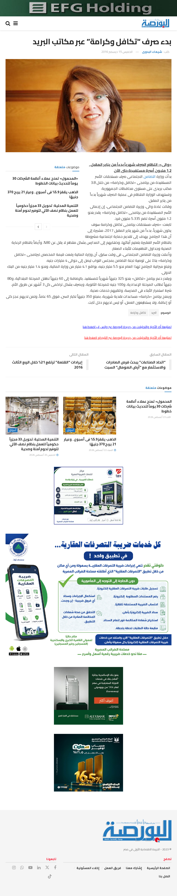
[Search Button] (8, 23)
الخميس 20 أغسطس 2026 (42, 455)
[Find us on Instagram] (14, 867)
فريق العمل (112, 868)
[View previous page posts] (46, 226)
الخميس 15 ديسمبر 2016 (117, 51)
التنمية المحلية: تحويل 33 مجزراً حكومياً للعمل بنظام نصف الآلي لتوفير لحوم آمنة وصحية (46, 210)
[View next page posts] (38, 226)
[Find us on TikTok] (50, 876)
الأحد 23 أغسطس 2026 (159, 417)
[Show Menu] (15, 23)
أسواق (70, 430)
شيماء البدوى (152, 51)
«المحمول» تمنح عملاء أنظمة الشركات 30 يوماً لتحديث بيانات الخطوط (45, 181)
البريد (153, 312)
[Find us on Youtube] (30, 867)
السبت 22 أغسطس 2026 (101, 450)
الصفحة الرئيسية (158, 868)
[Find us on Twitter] (47, 867)
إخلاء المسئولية (88, 868)
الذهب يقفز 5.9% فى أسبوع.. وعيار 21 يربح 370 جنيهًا (43, 194)
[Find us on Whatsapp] (22, 867)
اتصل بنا (164, 876)
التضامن (149, 176)
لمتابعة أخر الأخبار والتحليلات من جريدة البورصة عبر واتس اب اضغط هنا (127, 327)
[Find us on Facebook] (55, 867)
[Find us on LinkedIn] (39, 867)
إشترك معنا (134, 868)
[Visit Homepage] (155, 23)
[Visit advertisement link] (88, 8)
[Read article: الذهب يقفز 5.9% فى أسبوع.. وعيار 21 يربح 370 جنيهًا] (89, 416)
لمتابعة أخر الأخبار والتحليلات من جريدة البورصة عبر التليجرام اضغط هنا (127, 338)
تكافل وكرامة (138, 312)
